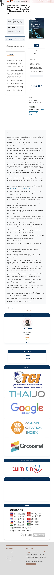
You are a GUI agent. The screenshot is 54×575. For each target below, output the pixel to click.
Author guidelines (10, 553)
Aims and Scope (9, 551)
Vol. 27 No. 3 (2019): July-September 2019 (36, 86)
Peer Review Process (10, 555)
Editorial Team (9, 559)
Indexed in (27, 367)
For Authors (27, 358)
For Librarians (27, 361)
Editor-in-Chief (27, 315)
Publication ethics (10, 557)
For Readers (27, 355)
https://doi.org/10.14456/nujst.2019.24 (15, 39)
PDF (37, 45)
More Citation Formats (35, 75)
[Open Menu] (5, 1)
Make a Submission (27, 311)
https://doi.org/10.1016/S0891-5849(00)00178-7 (19, 188)
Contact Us (8, 560)
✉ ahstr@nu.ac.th (31, 563)
